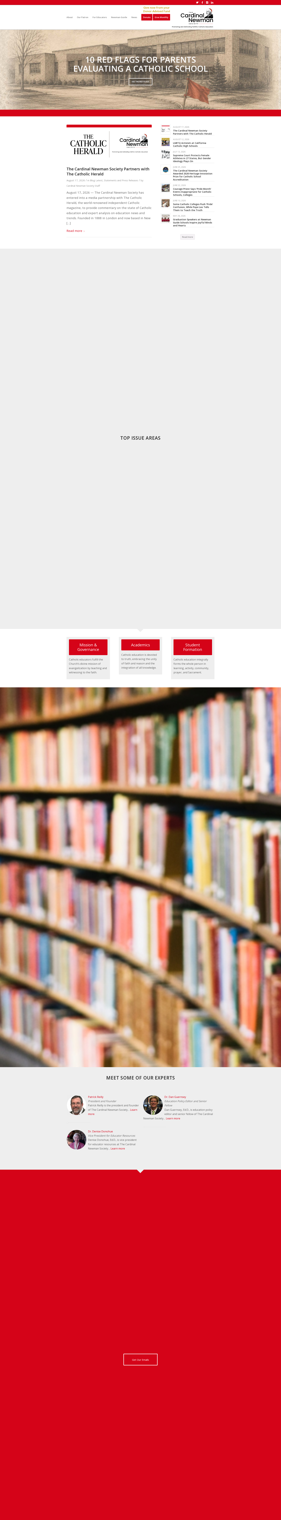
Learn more (118, 1148)
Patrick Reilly (95, 1097)
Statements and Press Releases (121, 180)
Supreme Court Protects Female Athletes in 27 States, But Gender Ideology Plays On (192, 158)
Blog (92, 180)
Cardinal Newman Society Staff (83, 185)
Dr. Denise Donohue (100, 1131)
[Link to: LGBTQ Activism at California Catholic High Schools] (166, 142)
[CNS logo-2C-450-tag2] (192, 17)
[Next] (278, 70)
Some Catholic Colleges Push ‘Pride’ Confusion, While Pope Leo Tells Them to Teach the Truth (193, 207)
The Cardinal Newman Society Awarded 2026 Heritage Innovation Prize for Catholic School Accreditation (192, 175)
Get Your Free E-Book (140, 86)
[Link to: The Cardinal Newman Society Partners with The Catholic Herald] (166, 130)
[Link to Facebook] (202, 2)
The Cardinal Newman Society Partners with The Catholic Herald (108, 171)
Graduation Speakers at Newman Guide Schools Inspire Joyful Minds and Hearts (192, 222)
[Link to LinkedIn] (212, 2)
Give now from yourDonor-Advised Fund (156, 9)
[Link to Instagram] (207, 2)
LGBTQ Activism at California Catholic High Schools (189, 144)
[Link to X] (197, 2)
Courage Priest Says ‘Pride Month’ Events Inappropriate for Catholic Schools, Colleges (192, 191)
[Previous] (3, 70)
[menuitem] (69, 17)
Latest (99, 180)
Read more (74, 231)
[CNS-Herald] (109, 143)
